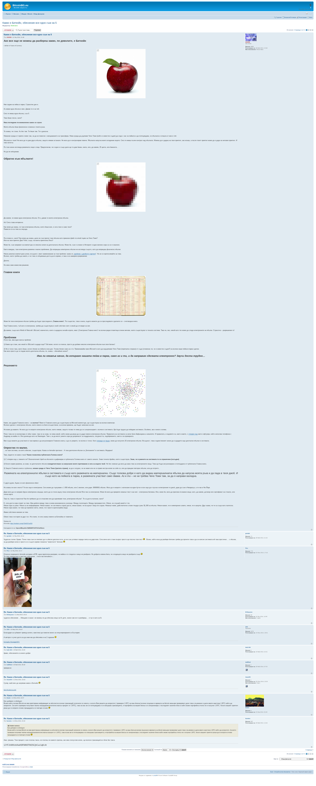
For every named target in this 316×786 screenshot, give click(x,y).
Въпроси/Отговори (290, 17)
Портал (8, 14)
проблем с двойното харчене (85, 254)
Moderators (14, 25)
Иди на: (276, 759)
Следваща (309, 750)
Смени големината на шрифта (310, 13)
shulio (31, 767)
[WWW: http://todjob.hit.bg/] (246, 670)
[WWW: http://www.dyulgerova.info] (246, 686)
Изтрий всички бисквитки (282, 772)
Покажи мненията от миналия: (131, 749)
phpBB (155, 775)
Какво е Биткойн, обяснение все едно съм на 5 (29, 22)
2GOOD (9, 37)
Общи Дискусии (38, 14)
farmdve (9, 721)
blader (9, 698)
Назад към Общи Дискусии (12, 758)
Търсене (279, 17)
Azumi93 (9, 679)
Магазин (16, 14)
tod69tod (9, 664)
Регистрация (303, 17)
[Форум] (8, 6)
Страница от (299, 30)
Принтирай (306, 13)
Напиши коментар (8, 29)
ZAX (8, 629)
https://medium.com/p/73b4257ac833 (21, 523)
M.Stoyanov (10, 614)
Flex (8, 550)
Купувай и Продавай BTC (12, 642)
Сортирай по (158, 749)
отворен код (193, 434)
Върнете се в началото (311, 529)
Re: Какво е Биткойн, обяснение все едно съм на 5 (26, 533)
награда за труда (103, 441)
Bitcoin (30, 14)
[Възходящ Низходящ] (179, 749)
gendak (9, 536)
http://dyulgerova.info (10, 690)
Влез (310, 17)
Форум (24, 14)
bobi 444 (9, 650)
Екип (271, 772)
